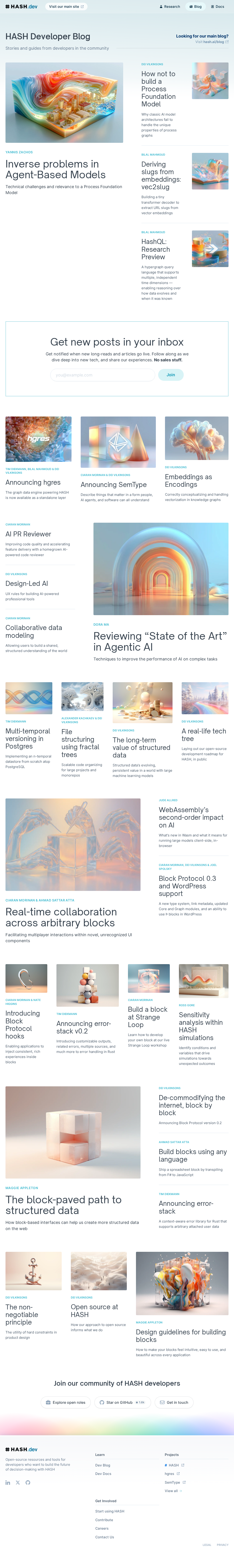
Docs (220, 6)
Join (171, 374)
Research (172, 6)
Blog (198, 6)
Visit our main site (64, 6)
